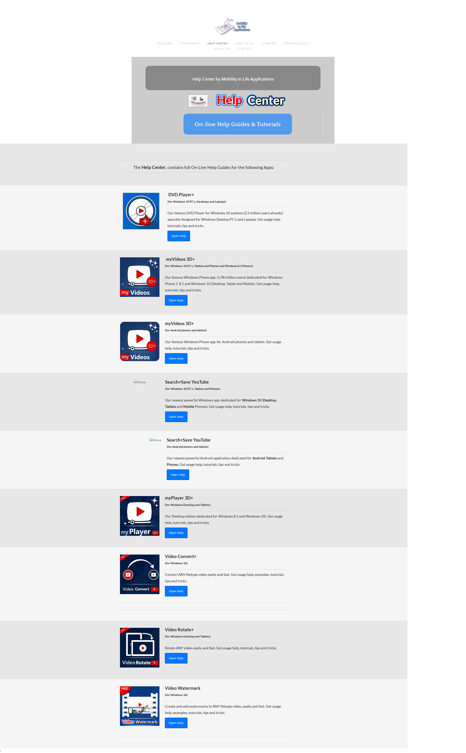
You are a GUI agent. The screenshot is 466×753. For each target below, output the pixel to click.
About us (222, 48)
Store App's (190, 43)
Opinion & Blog (296, 43)
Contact (245, 48)
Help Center (218, 43)
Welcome (164, 43)
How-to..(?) (245, 43)
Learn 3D (268, 43)
